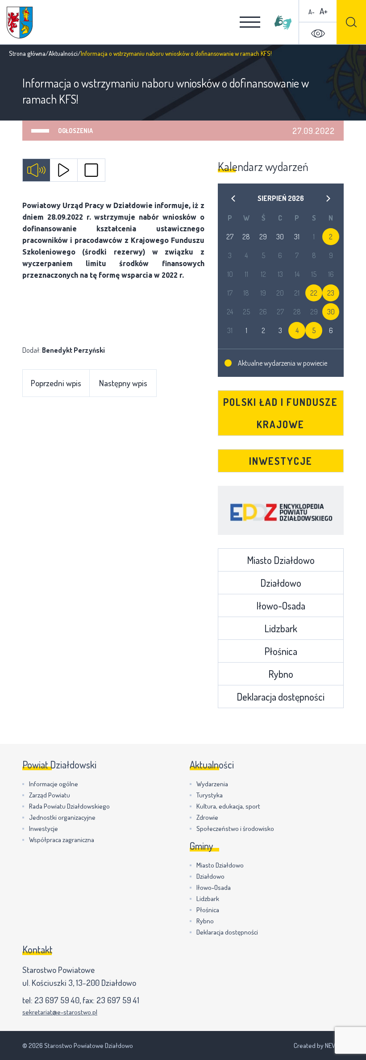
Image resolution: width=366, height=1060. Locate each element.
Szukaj (351, 22)
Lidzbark (280, 628)
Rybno (280, 674)
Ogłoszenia (75, 130)
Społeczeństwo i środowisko (235, 828)
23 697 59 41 (117, 1000)
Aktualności (63, 53)
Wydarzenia (212, 784)
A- (311, 12)
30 (331, 311)
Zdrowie (207, 817)
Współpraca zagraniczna (61, 839)
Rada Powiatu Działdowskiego (69, 806)
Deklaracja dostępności (280, 696)
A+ (324, 11)
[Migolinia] (283, 22)
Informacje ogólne (53, 784)
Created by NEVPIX (319, 1045)
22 (313, 292)
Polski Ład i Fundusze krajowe (280, 413)
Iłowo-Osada (280, 605)
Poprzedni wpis (56, 382)
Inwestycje (280, 461)
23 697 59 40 (56, 1000)
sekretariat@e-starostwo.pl (59, 1012)
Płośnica (280, 651)
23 (330, 292)
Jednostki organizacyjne (62, 817)
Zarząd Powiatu (49, 795)
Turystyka (209, 795)
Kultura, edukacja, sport (228, 806)
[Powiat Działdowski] (20, 22)
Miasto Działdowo (281, 560)
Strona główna (27, 53)
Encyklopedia (281, 510)
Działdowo (280, 582)
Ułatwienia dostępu (318, 33)
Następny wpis (123, 382)
